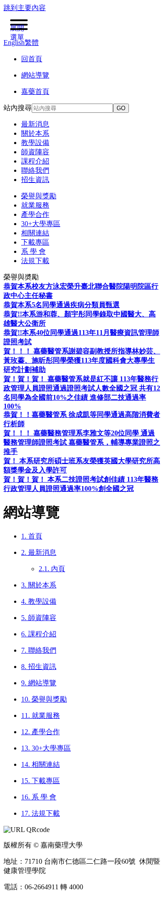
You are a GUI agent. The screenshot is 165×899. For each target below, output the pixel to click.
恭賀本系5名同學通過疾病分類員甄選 (62, 304)
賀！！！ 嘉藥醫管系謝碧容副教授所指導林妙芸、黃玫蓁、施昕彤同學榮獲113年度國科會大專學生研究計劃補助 (82, 360)
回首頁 (31, 59)
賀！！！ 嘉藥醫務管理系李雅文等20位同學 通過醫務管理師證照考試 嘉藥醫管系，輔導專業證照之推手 (82, 442)
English (14, 42)
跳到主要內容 (25, 7)
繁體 (32, 42)
